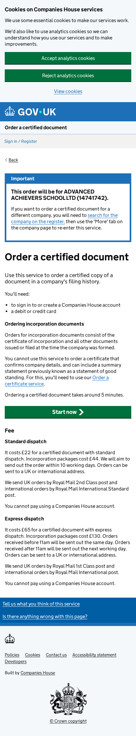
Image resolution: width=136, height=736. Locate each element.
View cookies (68, 91)
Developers (16, 661)
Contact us (56, 655)
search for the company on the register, (64, 218)
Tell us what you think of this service (41, 604)
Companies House (38, 672)
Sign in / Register (20, 141)
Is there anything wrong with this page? (45, 616)
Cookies (32, 655)
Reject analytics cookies (68, 75)
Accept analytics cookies (68, 58)
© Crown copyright (68, 721)
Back (13, 159)
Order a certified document (36, 127)
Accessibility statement (94, 655)
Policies (12, 655)
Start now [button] (64, 412)
